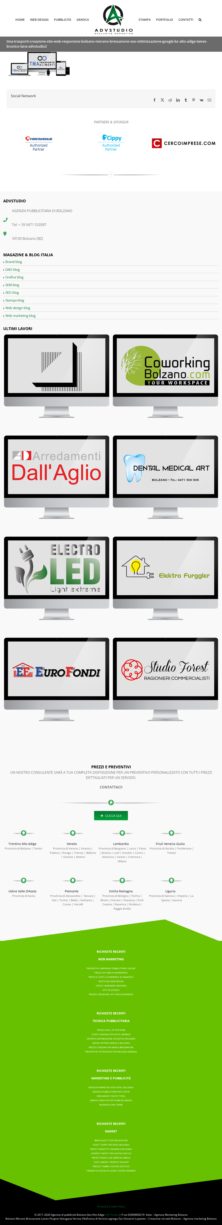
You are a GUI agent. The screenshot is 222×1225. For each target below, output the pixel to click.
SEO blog (12, 292)
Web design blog (17, 308)
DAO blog (12, 269)
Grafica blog (14, 277)
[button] (200, 19)
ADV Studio (111, 1215)
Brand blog (13, 262)
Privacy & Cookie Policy (111, 1206)
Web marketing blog (20, 315)
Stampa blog (14, 300)
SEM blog (12, 285)
